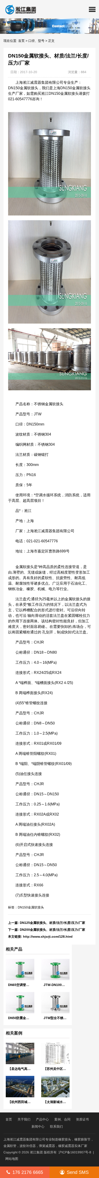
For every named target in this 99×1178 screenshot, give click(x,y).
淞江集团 (36, 1152)
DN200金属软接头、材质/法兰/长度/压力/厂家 (52, 929)
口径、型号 (36, 41)
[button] (92, 9)
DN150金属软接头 (31, 907)
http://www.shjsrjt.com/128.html (48, 936)
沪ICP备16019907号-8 (74, 1152)
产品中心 (42, 1119)
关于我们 (23, 1119)
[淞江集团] (19, 9)
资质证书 (82, 1119)
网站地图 (11, 1159)
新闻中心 (38, 1126)
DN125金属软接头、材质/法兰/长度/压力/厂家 (52, 923)
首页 (21, 41)
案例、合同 (62, 1119)
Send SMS (78, 1172)
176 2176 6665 (27, 1172)
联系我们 (56, 1126)
